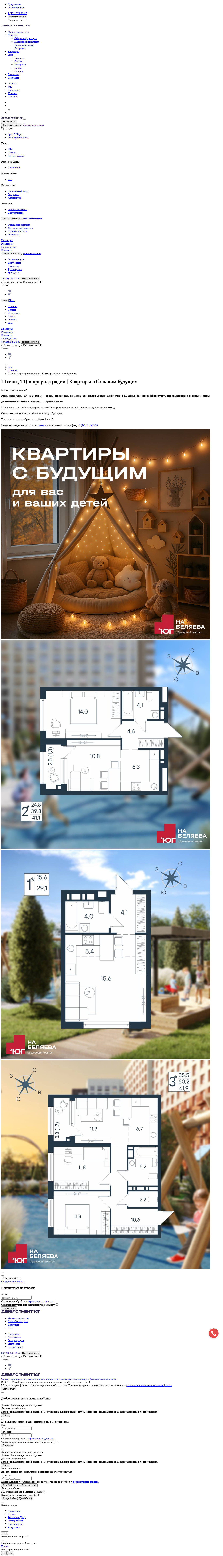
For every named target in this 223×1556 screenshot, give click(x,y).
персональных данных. (86, 1481)
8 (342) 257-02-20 (88, 425)
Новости (19, 58)
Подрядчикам (8, 246)
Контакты (13, 77)
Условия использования (103, 1378)
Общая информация (25, 38)
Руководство (15, 269)
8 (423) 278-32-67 (17, 13)
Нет (10, 1553)
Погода (12, 152)
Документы (14, 4)
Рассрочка (20, 48)
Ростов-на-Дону (17, 1517)
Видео (17, 67)
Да (4, 1553)
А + (10, 179)
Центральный (15, 212)
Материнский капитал (26, 41)
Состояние (14, 167)
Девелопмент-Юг (31, 253)
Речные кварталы (17, 209)
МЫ (10, 149)
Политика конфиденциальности (71, 1378)
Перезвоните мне (17, 17)
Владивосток (9, 121)
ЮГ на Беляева (16, 155)
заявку (42, 425)
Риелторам (7, 243)
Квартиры (13, 51)
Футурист (13, 194)
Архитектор (14, 197)
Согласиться (9, 1389)
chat (5, 1533)
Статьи (18, 61)
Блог (10, 54)
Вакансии (13, 74)
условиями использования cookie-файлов (149, 1385)
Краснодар (14, 1510)
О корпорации (16, 7)
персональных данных (40, 1301)
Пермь (11, 1514)
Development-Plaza (18, 137)
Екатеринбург (15, 1520)
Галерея (18, 71)
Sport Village (14, 134)
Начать (5, 1546)
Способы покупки (32, 218)
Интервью (20, 64)
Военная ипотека (23, 44)
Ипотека (12, 35)
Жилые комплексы (18, 31)
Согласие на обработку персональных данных (27, 1378)
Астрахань (14, 1527)
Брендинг (13, 272)
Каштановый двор (18, 191)
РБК (10, 322)
